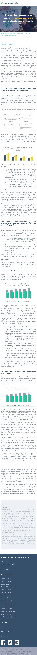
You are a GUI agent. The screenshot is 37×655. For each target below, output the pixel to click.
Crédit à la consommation (13, 33)
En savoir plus (24, 653)
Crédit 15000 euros (6, 598)
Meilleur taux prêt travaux (8, 617)
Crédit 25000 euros (6, 603)
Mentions (3, 629)
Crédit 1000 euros (6, 579)
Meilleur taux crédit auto (7, 614)
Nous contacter (5, 631)
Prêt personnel (5, 567)
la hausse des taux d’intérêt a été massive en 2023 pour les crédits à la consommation (18, 48)
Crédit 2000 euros (6, 581)
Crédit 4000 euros (6, 587)
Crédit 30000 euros (6, 606)
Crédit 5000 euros (6, 589)
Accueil (3, 33)
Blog (2, 626)
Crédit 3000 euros (6, 584)
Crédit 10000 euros (6, 595)
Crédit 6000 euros (6, 592)
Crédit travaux (5, 569)
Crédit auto (4, 561)
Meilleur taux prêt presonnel (9, 611)
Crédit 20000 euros (6, 600)
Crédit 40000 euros (6, 609)
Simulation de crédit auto (8, 564)
